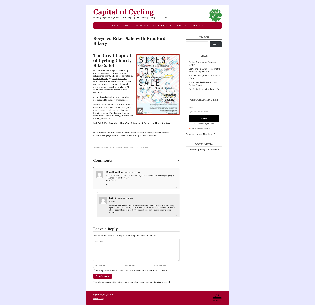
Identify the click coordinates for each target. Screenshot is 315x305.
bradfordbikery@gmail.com (105, 135)
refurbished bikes (142, 147)
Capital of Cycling (123, 12)
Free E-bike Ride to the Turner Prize (205, 89)
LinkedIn (215, 149)
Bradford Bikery (100, 78)
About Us (196, 25)
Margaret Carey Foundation (125, 147)
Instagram (204, 149)
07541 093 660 (149, 135)
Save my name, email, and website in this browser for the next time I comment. (132, 270)
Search (216, 44)
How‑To (180, 25)
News (125, 25)
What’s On (141, 25)
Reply (176, 187)
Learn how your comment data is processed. (149, 282)
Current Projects (161, 25)
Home (115, 25)
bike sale (100, 147)
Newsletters (208, 134)
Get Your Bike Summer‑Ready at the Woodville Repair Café (205, 70)
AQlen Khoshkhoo (114, 172)
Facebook (193, 149)
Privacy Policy (98, 298)
